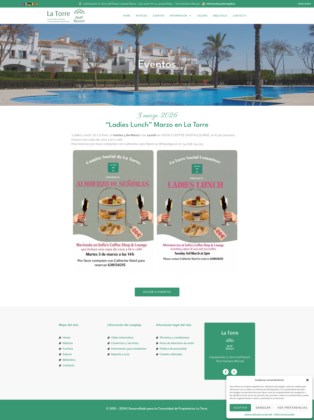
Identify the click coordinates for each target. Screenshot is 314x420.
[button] (307, 380)
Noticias (141, 15)
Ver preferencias (292, 407)
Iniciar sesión (304, 3)
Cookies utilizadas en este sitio (258, 414)
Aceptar (240, 407)
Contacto (239, 15)
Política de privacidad (284, 414)
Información (178, 15)
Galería (202, 15)
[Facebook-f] (226, 372)
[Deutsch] (29, 4)
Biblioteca (220, 15)
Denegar (263, 407)
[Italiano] (33, 4)
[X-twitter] (234, 372)
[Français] (26, 4)
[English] (22, 4)
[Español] (36, 4)
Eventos (158, 15)
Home (126, 15)
